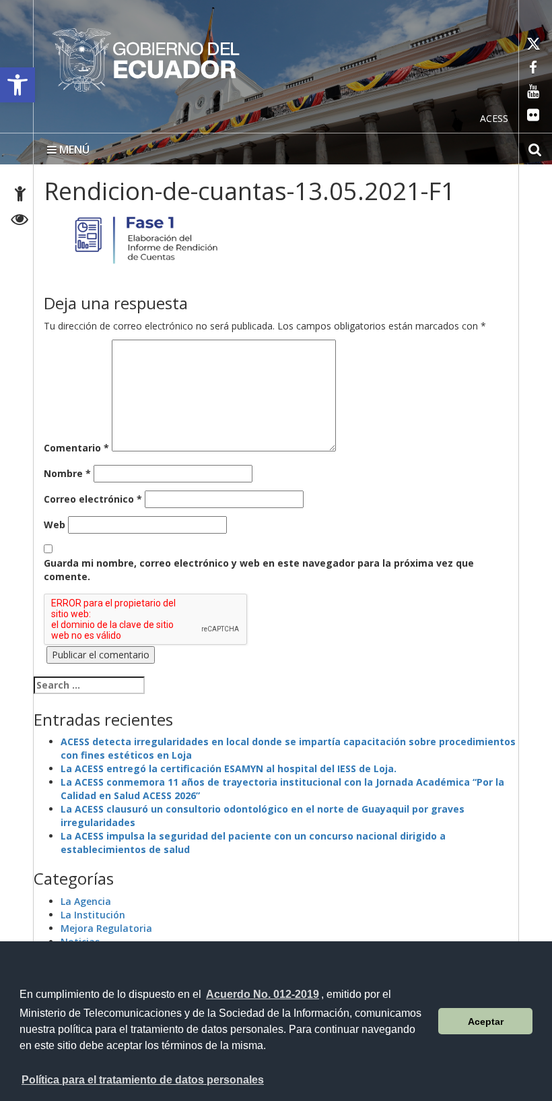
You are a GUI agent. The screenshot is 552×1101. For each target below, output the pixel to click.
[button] (17, 84)
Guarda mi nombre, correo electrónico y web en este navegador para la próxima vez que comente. (259, 570)
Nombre (67, 473)
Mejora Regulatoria (106, 928)
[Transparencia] (19, 221)
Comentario (76, 447)
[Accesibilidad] (20, 195)
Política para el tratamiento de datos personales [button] (143, 1080)
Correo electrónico (93, 499)
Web (54, 524)
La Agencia (86, 901)
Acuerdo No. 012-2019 (262, 994)
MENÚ (73, 149)
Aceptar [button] (486, 1021)
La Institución (93, 914)
